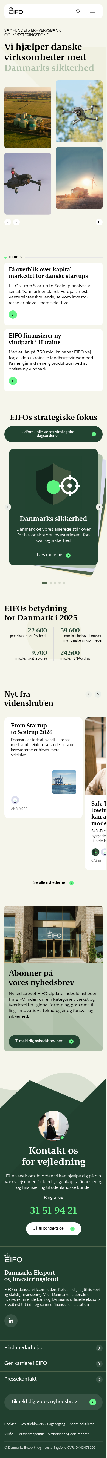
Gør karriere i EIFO (25, 1363)
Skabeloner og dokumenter (68, 1434)
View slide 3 (55, 583)
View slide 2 (51, 583)
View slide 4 (59, 583)
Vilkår (8, 1434)
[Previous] (7, 507)
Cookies (10, 1424)
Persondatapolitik (30, 1434)
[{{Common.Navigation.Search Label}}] (78, 11)
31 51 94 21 (53, 1211)
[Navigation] (92, 11)
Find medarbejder (24, 1348)
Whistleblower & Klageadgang (43, 1424)
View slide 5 (64, 583)
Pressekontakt (20, 1379)
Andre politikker (81, 1424)
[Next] (99, 507)
